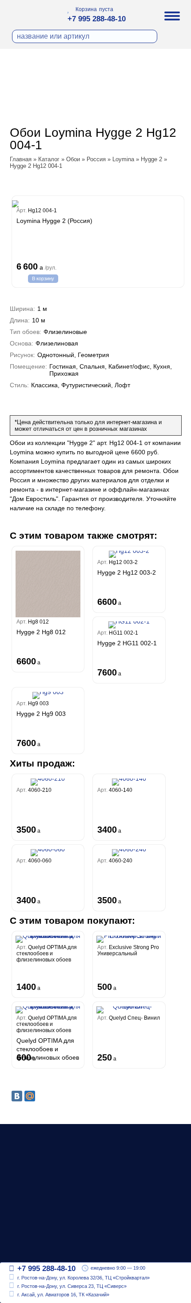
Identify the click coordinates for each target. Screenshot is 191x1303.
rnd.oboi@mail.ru (44, 1249)
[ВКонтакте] (17, 1096)
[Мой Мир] (29, 1096)
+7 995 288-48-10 (97, 19)
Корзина (86, 9)
